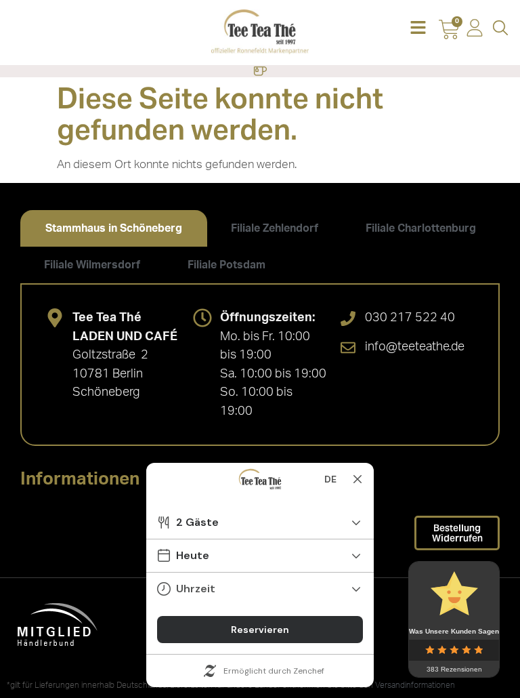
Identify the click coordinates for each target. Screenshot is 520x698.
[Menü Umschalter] (260, 71)
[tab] (113, 228)
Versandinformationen (415, 685)
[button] (418, 29)
